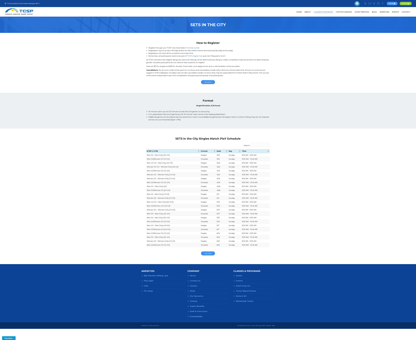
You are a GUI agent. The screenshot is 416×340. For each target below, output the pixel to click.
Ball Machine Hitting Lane (156, 276)
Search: (247, 145)
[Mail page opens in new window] (370, 4)
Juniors (239, 281)
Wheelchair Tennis (244, 301)
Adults (239, 276)
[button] (198, 151)
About (193, 276)
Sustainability (196, 316)
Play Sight (148, 281)
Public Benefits (197, 306)
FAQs (192, 291)
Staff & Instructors (198, 311)
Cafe (146, 286)
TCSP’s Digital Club (194, 56)
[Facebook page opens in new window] (383, 4)
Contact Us (195, 281)
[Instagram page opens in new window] (378, 4)
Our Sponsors (196, 296)
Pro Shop (148, 291)
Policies (193, 301)
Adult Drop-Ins (243, 286)
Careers (193, 286)
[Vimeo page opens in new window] (374, 4)
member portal (192, 48)
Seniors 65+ (241, 296)
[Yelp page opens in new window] (365, 4)
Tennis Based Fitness (246, 291)
